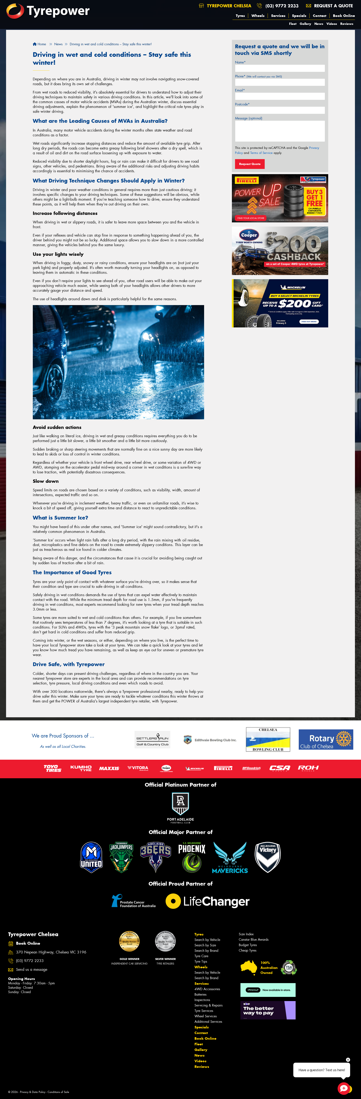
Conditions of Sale (58, 1092)
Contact (319, 15)
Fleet (292, 24)
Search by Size (205, 945)
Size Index (246, 934)
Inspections (202, 1000)
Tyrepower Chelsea (228, 5)
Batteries (200, 994)
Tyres (240, 15)
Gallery (305, 24)
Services (278, 15)
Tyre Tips (200, 961)
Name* (240, 62)
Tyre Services (203, 1011)
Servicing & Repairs (208, 1005)
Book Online (344, 15)
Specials (299, 15)
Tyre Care (201, 956)
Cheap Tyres (247, 950)
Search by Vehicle (207, 940)
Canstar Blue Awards (253, 939)
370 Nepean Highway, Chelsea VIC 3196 (51, 952)
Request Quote (250, 164)
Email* (240, 90)
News (318, 24)
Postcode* (242, 104)
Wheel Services (205, 1016)
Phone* (258, 76)
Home (41, 44)
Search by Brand (206, 950)
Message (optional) (248, 118)
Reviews (346, 24)
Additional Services (208, 1021)
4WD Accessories (207, 989)
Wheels (258, 15)
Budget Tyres (248, 945)
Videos (332, 24)
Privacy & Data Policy (32, 1092)
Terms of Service (261, 153)
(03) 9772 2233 (282, 5)
